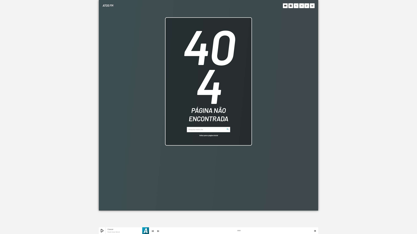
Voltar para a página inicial (208, 135)
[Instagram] (290, 5)
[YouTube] (285, 5)
